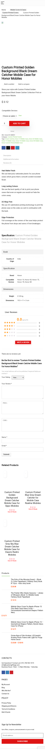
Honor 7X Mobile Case (22, 141)
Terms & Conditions (8, 709)
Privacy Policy (6, 703)
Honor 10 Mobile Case (21, 139)
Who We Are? (6, 690)
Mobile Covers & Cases (18, 10)
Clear (20, 115)
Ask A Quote (6, 712)
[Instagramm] (7, 672)
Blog (3, 687)
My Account (6, 684)
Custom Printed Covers (10, 13)
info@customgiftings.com (11, 665)
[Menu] (2, 3)
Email (4, 446)
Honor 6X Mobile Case (35, 139)
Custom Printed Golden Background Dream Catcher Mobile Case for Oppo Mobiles (12, 499)
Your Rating (6, 377)
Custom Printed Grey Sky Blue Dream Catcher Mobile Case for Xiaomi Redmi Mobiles (12, 548)
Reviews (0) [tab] (7, 163)
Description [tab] (7, 155)
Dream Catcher (9, 139)
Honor (12, 131)
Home (4, 10)
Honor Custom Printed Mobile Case (12, 143)
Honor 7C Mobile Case (8, 141)
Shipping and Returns (9, 706)
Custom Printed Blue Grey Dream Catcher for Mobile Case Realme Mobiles (33, 497)
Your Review (7, 384)
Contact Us (5, 694)
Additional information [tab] (11, 159)
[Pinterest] (11, 672)
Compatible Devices (9, 111)
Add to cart (19, 123)
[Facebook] (3, 672)
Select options (12, 515)
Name (4, 437)
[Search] (41, 3)
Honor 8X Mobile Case (36, 141)
